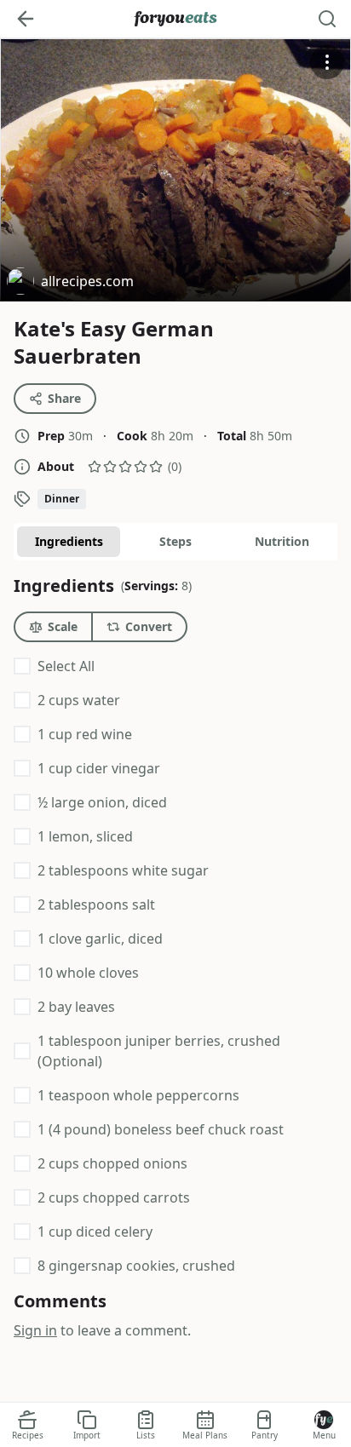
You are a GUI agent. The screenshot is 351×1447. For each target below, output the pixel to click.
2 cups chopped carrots (113, 1197)
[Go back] (25, 19)
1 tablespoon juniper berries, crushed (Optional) (158, 1051)
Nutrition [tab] (282, 541)
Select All (66, 666)
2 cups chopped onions (112, 1163)
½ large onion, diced (102, 802)
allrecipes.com (70, 283)
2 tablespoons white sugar (123, 870)
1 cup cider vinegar (98, 768)
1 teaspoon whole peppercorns (138, 1095)
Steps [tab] (175, 541)
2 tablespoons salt (96, 904)
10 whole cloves (88, 972)
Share (64, 398)
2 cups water (78, 700)
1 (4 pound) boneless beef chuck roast (160, 1129)
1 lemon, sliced (85, 836)
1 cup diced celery (94, 1231)
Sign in (35, 1330)
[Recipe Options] (327, 62)
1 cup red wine (84, 734)
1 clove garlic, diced (100, 938)
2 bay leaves (76, 1006)
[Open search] (327, 19)
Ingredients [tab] (69, 541)
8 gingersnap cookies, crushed (136, 1265)
